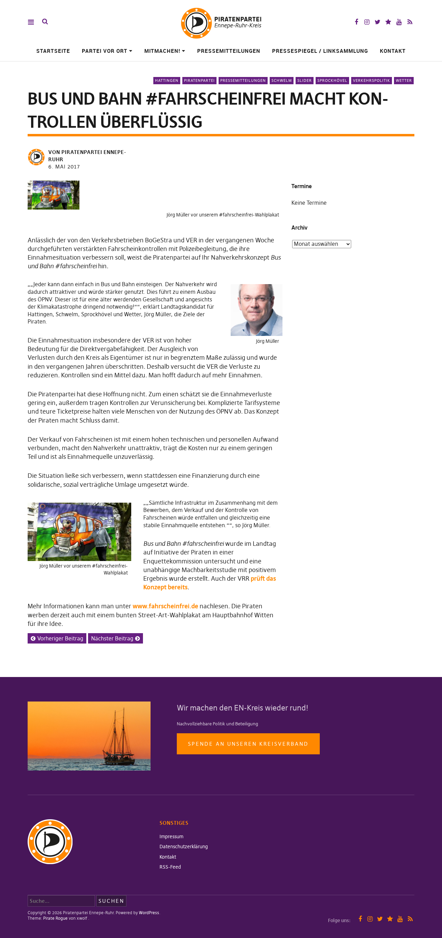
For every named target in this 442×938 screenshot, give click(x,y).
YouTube (399, 22)
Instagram (367, 22)
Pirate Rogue (55, 918)
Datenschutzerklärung (184, 846)
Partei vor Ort (104, 50)
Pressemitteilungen (228, 50)
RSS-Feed (170, 867)
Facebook (356, 22)
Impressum (171, 836)
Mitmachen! (162, 50)
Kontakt (393, 50)
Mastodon (388, 22)
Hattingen (167, 80)
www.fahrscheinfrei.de (165, 606)
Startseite (53, 50)
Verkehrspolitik (371, 80)
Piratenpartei (199, 80)
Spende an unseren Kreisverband (248, 744)
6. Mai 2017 (64, 166)
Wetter (404, 80)
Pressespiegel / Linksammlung (320, 50)
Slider (304, 80)
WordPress (149, 912)
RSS (409, 22)
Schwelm (281, 80)
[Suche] (45, 21)
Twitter (377, 22)
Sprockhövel (332, 80)
